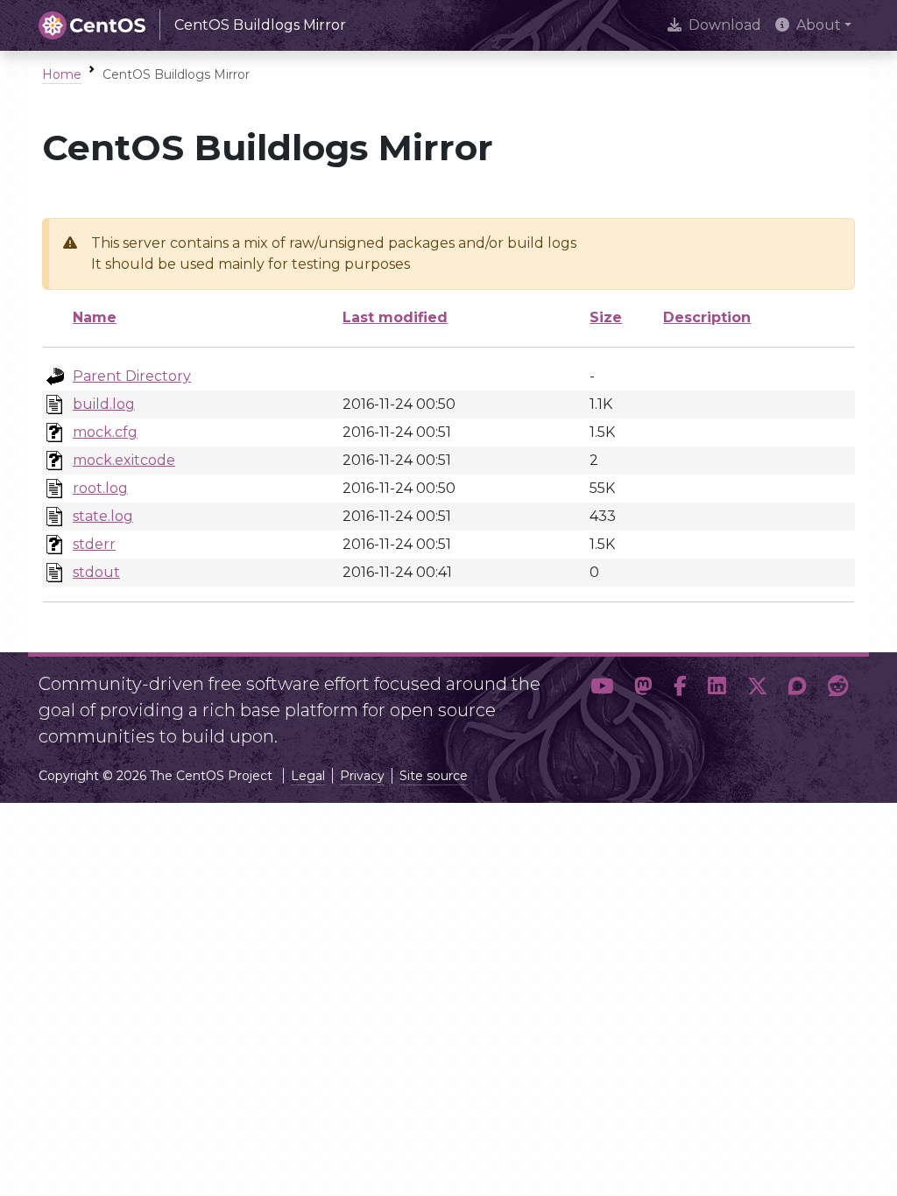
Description (707, 317)
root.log (100, 488)
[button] (602, 703)
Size (606, 317)
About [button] (818, 25)
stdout (96, 572)
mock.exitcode (124, 460)
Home (61, 74)
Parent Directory (132, 376)
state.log (103, 516)
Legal (308, 776)
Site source (433, 776)
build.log (104, 404)
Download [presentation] (725, 25)
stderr (94, 544)
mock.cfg (105, 432)
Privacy (362, 776)
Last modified (395, 317)
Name (95, 317)
